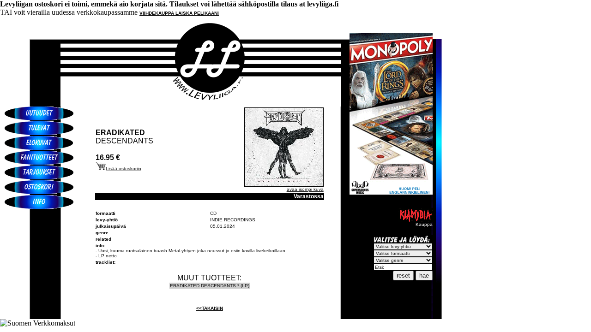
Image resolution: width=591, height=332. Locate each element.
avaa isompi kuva (305, 189)
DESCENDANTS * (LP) (225, 285)
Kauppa (424, 224)
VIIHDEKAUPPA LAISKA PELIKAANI (179, 13)
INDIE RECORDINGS (232, 219)
